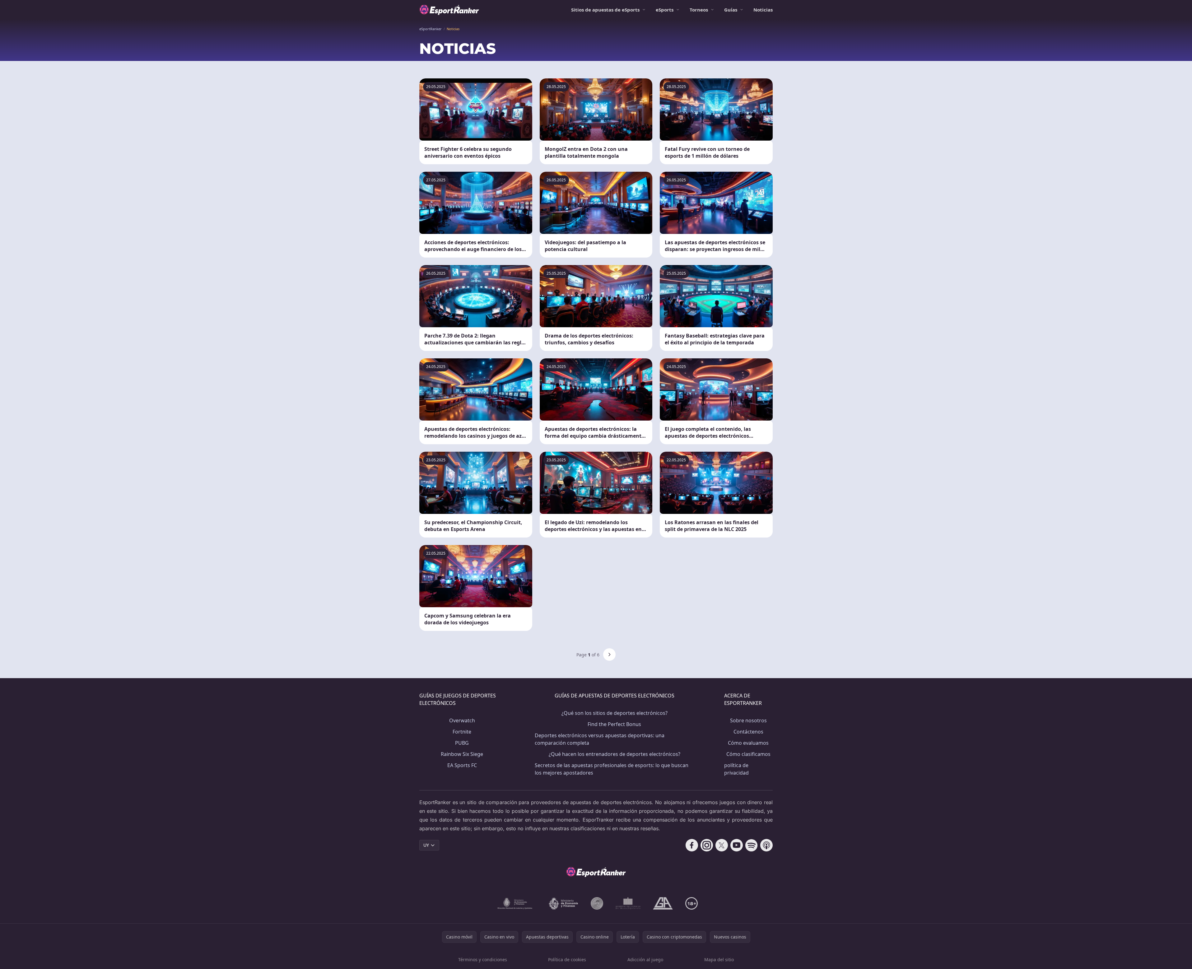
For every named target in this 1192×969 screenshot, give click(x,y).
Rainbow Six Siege (462, 754)
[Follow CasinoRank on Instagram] (707, 845)
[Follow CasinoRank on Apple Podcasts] (766, 845)
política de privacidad (736, 769)
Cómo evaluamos (748, 742)
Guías (730, 10)
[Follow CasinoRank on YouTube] (736, 845)
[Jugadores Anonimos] (597, 903)
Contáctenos (748, 731)
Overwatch (462, 720)
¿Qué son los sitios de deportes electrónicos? (614, 713)
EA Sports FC (462, 765)
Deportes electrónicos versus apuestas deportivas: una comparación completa (599, 739)
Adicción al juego (645, 959)
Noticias (763, 10)
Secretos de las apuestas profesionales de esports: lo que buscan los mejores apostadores (611, 769)
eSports (664, 10)
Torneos (699, 10)
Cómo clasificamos (748, 754)
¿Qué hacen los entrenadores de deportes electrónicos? (614, 754)
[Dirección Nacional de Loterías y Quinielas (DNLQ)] (515, 903)
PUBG (462, 742)
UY (426, 845)
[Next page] (609, 654)
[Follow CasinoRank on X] (721, 845)
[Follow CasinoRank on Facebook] (692, 845)
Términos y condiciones (482, 959)
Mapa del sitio (719, 959)
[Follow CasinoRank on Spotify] (751, 845)
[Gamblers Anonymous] (663, 903)
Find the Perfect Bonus (614, 724)
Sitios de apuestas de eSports (605, 10)
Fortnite (462, 731)
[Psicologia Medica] (628, 903)
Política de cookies (567, 959)
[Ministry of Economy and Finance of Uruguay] (563, 903)
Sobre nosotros (748, 720)
